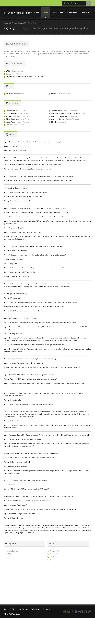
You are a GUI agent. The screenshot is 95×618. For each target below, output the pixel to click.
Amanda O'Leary (18, 125)
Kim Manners (18, 74)
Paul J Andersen (21, 111)
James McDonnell (23, 119)
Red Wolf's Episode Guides (18, 13)
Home (36, 13)
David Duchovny (64, 94)
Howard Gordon (17, 71)
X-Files (45, 13)
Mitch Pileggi (81, 113)
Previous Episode (11, 551)
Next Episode (10, 554)
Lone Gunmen (57, 13)
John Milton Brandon (20, 116)
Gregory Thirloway (72, 119)
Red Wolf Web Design (13, 614)
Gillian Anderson (18, 94)
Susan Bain (23, 113)
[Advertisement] (68, 581)
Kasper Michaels (23, 122)
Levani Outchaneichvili (71, 111)
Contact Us (85, 13)
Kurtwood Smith (73, 116)
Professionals (72, 13)
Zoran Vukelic (62, 122)
